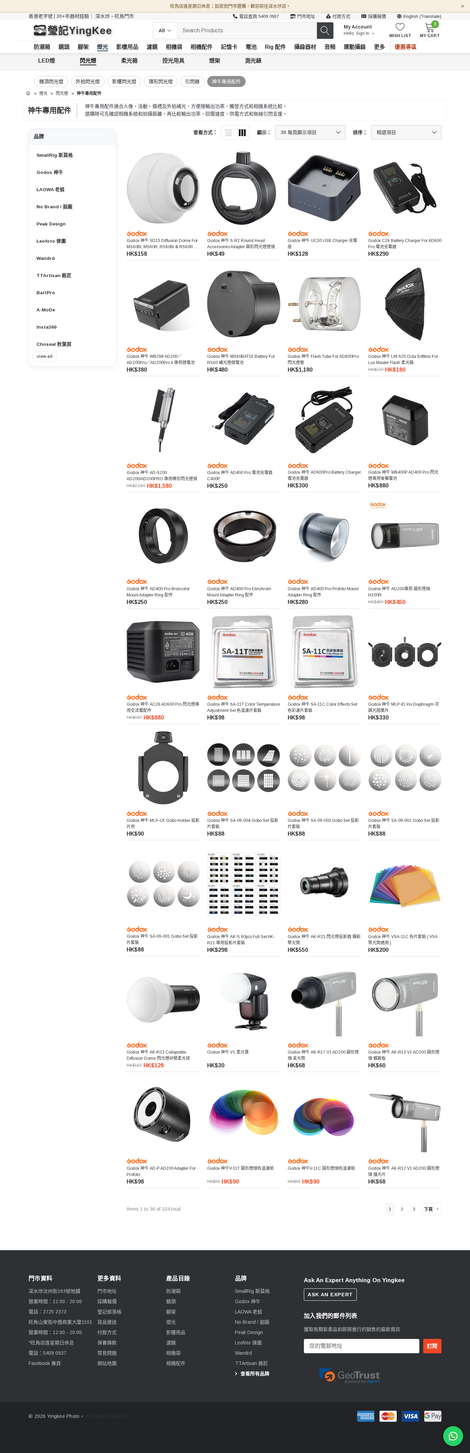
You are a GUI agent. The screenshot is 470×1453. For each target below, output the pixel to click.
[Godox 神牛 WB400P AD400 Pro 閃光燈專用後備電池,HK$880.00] (404, 419)
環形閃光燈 (161, 81)
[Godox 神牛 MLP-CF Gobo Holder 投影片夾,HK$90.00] (163, 767)
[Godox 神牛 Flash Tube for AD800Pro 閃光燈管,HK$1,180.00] (324, 304)
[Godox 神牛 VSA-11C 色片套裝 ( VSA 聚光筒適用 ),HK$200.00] (404, 884)
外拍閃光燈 (88, 81)
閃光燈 (88, 61)
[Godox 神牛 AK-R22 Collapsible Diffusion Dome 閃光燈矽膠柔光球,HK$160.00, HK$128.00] (163, 999)
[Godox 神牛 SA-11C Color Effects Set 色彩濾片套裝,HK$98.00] (324, 652)
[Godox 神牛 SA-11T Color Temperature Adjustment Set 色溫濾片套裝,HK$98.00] (243, 652)
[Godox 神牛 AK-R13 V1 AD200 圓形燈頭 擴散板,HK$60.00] (404, 999)
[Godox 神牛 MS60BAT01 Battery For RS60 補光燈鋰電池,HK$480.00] (243, 304)
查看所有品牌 (254, 1373)
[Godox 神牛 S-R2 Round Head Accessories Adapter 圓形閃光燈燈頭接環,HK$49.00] (243, 188)
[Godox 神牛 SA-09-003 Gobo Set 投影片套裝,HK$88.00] (324, 767)
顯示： (264, 132)
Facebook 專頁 (45, 1363)
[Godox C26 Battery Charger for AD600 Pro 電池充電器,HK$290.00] (404, 188)
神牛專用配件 (226, 81)
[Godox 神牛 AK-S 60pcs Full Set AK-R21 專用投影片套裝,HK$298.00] (243, 884)
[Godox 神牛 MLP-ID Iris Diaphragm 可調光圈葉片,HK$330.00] (404, 652)
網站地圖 (107, 1363)
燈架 (214, 61)
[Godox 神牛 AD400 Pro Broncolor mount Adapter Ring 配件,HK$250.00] (163, 536)
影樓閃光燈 (124, 81)
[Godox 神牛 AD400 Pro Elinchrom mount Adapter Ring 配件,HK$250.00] (243, 536)
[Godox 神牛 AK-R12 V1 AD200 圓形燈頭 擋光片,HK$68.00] (404, 1115)
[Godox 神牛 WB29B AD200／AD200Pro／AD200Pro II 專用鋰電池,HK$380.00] (163, 304)
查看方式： (205, 132)
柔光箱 (129, 61)
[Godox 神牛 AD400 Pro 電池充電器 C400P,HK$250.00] (243, 419)
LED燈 (46, 61)
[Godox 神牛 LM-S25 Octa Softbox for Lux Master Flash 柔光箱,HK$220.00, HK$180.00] (404, 304)
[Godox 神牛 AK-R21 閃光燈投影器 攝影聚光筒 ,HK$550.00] (324, 884)
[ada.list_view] (228, 132)
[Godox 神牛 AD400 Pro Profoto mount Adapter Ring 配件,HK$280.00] (324, 536)
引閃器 (192, 81)
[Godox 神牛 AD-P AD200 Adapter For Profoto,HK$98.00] (163, 1115)
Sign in (363, 33)
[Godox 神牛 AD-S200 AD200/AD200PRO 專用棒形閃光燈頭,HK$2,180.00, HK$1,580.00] (163, 419)
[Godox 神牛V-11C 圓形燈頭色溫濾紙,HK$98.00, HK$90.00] (324, 1115)
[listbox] (406, 132)
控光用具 (173, 61)
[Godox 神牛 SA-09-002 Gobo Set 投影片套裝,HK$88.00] (404, 767)
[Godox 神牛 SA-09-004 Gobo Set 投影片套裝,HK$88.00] (243, 767)
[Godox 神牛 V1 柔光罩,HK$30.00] (243, 999)
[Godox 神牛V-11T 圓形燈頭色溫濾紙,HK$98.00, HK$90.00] (243, 1115)
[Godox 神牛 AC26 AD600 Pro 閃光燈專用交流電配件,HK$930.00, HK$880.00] (163, 652)
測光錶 (253, 61)
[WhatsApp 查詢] (453, 1436)
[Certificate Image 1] (350, 1374)
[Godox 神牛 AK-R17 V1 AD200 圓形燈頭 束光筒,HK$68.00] (324, 999)
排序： (360, 132)
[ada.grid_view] (242, 132)
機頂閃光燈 (51, 81)
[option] (350, 1375)
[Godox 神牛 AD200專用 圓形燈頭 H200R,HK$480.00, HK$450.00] (404, 536)
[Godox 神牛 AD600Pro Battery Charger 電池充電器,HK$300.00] (324, 419)
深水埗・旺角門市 (114, 16)
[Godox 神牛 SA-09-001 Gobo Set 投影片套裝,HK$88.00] (163, 884)
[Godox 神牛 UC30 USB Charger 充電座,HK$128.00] (324, 188)
